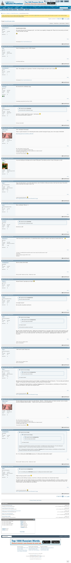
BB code (22, 521)
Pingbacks (4, 528)
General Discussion (14, 13)
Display (67, 23)
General (8, 13)
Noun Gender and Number (22, 551)
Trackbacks (22, 527)
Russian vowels (20, 548)
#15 (68, 314)
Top (68, 536)
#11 (68, 236)
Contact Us (62, 536)
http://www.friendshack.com (26, 41)
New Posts (4, 9)
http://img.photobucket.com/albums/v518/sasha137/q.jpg (27, 198)
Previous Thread (33, 500)
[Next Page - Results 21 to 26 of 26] (65, 19)
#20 (68, 466)
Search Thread (62, 23)
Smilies (22, 522)
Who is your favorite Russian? (7, 513)
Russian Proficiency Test (33, 548)
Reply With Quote (66, 63)
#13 (68, 279)
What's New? (10, 7)
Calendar (10, 9)
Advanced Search (66, 9)
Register (66, 1)
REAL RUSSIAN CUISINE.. (6, 516)
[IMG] (22, 523)
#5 (68, 105)
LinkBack (51, 23)
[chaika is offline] (5, 166)
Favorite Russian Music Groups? (8, 508)
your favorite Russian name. (7, 505)
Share (68, 58)
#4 (68, 84)
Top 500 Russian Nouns (44, 548)
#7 (68, 158)
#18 (68, 399)
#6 (68, 127)
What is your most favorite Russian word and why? (11, 510)
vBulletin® (35, 555)
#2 (68, 46)
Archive (65, 536)
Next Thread (39, 500)
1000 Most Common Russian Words (47, 547)
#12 (68, 260)
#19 (68, 429)
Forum (4, 7)
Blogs (22, 7)
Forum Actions (21, 9)
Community (15, 9)
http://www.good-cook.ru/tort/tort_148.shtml (24, 133)
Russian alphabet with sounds (22, 547)
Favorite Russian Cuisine (10, 21)
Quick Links (27, 9)
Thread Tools (56, 23)
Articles (16, 7)
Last (67, 18)
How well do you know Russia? (34, 547)
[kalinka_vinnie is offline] (7, 135)
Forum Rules (22, 531)
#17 (68, 367)
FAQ (7, 9)
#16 (68, 347)
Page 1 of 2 (60, 18)
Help (62, 1)
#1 (68, 25)
